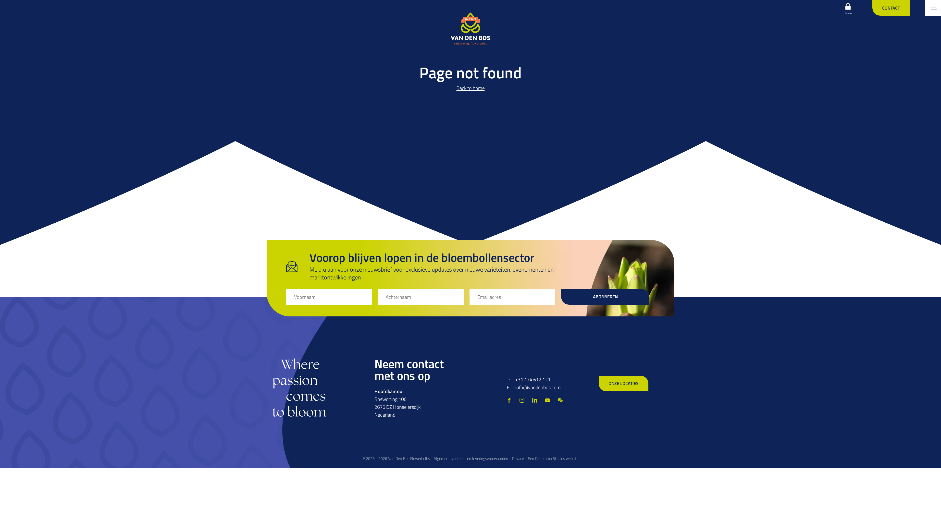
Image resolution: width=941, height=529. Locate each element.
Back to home (471, 88)
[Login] (848, 6)
